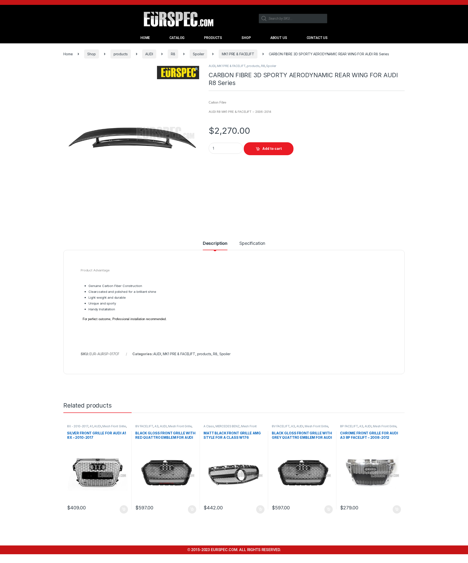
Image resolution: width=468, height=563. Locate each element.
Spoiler (198, 54)
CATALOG (177, 38)
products (121, 54)
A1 (91, 426)
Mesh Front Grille (114, 426)
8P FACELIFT (349, 426)
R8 (173, 54)
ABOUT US (278, 38)
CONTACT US (317, 38)
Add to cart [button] (124, 509)
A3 (156, 426)
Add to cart (272, 148)
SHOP (246, 38)
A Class (209, 426)
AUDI (149, 54)
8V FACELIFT (144, 426)
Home (68, 54)
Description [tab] (215, 243)
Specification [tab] (252, 243)
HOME (145, 38)
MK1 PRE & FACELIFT (238, 54)
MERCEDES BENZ (227, 426)
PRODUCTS (213, 38)
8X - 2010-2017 (77, 426)
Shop (91, 54)
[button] (197, 69)
